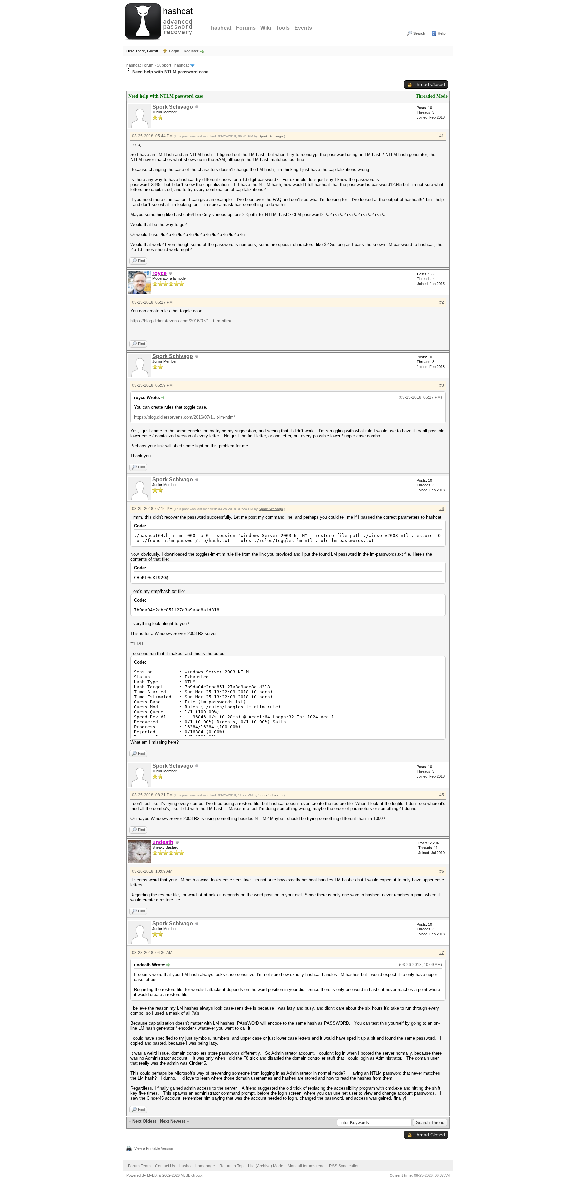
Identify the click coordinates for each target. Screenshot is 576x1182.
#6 (441, 871)
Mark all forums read (306, 1166)
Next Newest (172, 1121)
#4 (441, 508)
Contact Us (165, 1166)
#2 (441, 302)
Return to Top (231, 1166)
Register (191, 51)
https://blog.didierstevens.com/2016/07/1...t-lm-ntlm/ (180, 320)
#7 (441, 952)
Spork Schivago (172, 107)
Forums (246, 28)
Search (419, 33)
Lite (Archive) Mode (265, 1166)
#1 (441, 136)
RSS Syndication (344, 1166)
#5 (441, 795)
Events (303, 28)
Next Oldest (144, 1121)
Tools (283, 28)
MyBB (152, 1175)
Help (442, 33)
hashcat (221, 28)
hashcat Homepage (197, 1166)
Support (164, 65)
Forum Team (139, 1166)
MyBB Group (191, 1175)
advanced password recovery (176, 20)
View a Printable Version (153, 1148)
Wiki (265, 28)
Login (174, 51)
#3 (441, 385)
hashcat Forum (139, 65)
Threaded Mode (432, 95)
